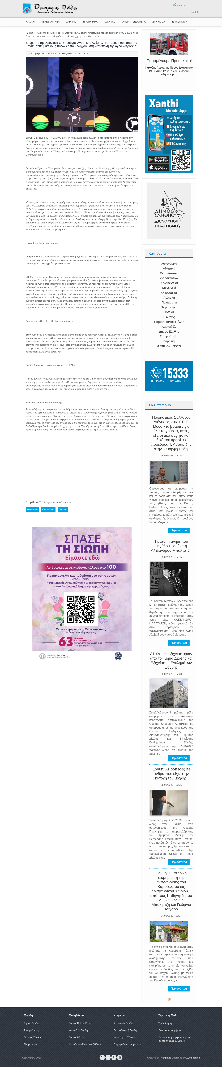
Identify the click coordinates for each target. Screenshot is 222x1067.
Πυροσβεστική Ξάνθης (125, 1030)
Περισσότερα (179, 530)
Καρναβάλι (169, 326)
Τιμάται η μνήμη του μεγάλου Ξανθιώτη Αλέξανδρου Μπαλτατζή (171, 546)
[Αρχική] (50, 12)
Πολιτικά (169, 297)
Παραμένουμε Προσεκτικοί (169, 63)
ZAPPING (71, 21)
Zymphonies (193, 1057)
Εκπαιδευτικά (169, 273)
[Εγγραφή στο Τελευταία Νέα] (169, 999)
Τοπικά (169, 312)
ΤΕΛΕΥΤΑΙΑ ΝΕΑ (50, 21)
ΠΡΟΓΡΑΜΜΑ (90, 21)
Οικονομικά (169, 292)
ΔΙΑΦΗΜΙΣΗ (158, 21)
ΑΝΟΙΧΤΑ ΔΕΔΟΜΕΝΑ (134, 21)
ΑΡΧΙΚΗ (30, 21)
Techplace (165, 1057)
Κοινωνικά (169, 288)
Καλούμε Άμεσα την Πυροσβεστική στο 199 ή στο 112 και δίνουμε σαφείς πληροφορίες (169, 73)
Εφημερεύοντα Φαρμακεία (127, 1044)
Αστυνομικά (169, 263)
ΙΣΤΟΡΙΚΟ (110, 21)
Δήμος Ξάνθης (169, 331)
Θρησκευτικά (169, 278)
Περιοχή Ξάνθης (32, 1037)
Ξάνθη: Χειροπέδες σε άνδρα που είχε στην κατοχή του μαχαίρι (171, 773)
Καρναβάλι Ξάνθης (79, 1030)
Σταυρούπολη (169, 336)
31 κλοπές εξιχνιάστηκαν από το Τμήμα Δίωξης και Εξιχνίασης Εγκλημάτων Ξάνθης (171, 660)
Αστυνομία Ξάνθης (123, 1023)
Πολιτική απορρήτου (170, 1030)
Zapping (169, 341)
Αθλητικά (169, 268)
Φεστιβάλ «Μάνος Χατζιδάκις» (85, 1044)
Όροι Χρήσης (166, 1023)
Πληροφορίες (31, 1044)
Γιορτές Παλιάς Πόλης (169, 322)
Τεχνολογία (169, 307)
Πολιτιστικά (169, 302)
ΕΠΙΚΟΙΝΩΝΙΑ (179, 21)
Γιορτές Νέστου (77, 1037)
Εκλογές (169, 317)
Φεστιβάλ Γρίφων (169, 346)
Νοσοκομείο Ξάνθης (124, 1037)
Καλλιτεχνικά (169, 283)
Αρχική (29, 32)
